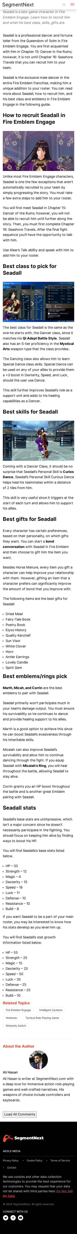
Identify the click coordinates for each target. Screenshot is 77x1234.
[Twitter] (6, 1218)
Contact (11, 1167)
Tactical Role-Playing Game (42, 1017)
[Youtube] (21, 1218)
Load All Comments (19, 1114)
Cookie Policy (34, 1160)
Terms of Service (60, 1160)
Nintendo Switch (16, 1025)
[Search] (64, 4)
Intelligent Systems (50, 1010)
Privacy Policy (11, 1160)
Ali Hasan (10, 1072)
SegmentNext (18, 4)
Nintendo (11, 1017)
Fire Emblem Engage (18, 1010)
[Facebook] (14, 1218)
